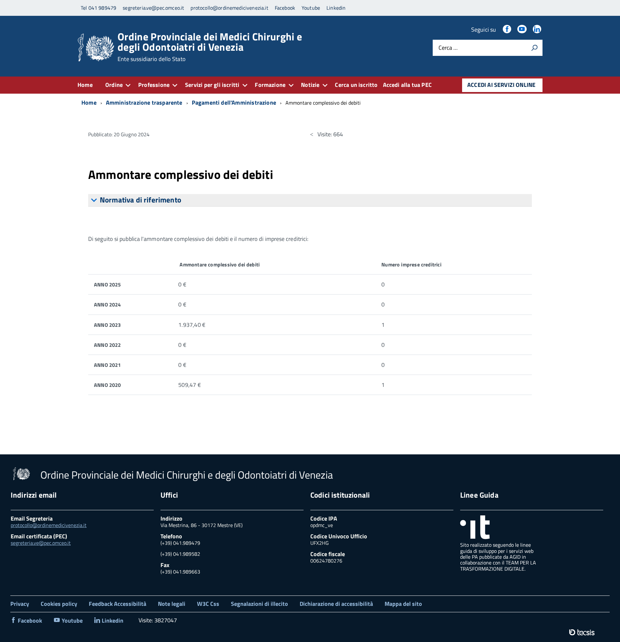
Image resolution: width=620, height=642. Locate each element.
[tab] (310, 200)
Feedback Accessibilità (117, 603)
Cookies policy (59, 603)
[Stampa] (534, 48)
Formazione (270, 84)
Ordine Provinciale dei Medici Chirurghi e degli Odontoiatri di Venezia (210, 46)
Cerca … (448, 48)
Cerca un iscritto (356, 84)
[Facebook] (507, 29)
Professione (154, 84)
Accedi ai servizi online (501, 84)
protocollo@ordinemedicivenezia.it (49, 525)
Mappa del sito (403, 603)
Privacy (19, 603)
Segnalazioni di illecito (259, 603)
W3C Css (208, 603)
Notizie (310, 84)
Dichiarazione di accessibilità (336, 603)
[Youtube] (522, 29)
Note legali (171, 603)
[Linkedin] (537, 29)
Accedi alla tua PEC (407, 84)
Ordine (114, 84)
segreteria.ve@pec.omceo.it (41, 543)
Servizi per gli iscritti (212, 84)
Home (85, 84)
